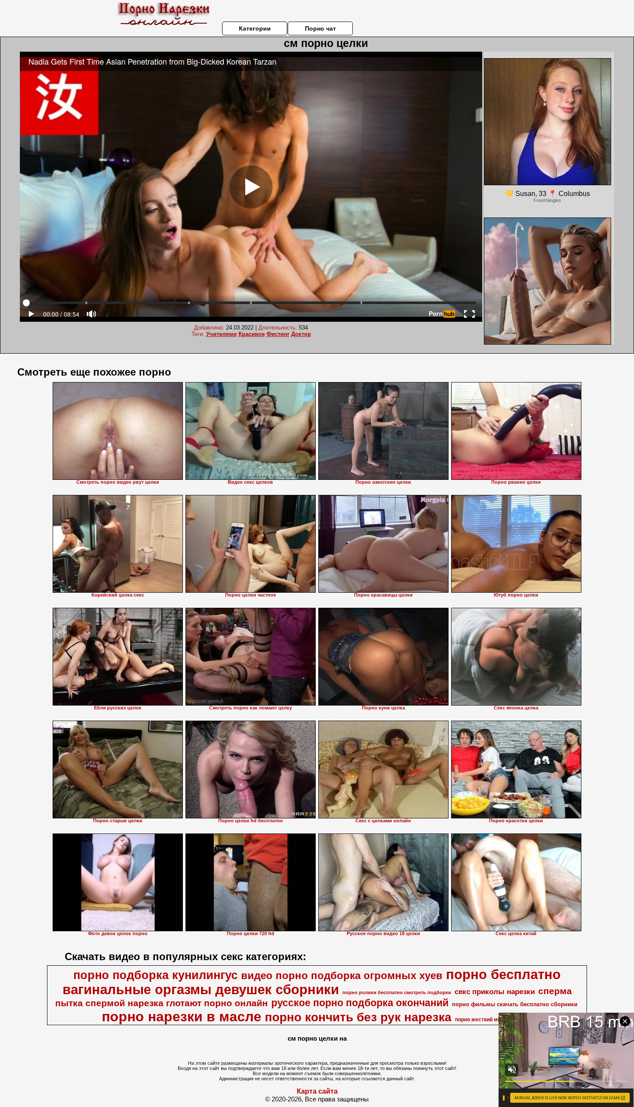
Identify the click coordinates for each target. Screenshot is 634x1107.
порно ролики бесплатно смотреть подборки (396, 992)
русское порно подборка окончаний (360, 1002)
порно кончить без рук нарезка (358, 1017)
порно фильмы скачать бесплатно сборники (515, 1004)
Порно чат (320, 28)
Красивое (252, 334)
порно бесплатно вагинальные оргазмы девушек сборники (312, 982)
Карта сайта (317, 1091)
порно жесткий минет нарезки (493, 1020)
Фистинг (278, 334)
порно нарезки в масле (181, 1016)
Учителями (221, 334)
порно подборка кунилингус (155, 975)
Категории (255, 28)
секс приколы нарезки (495, 991)
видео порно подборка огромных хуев (342, 975)
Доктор (301, 334)
